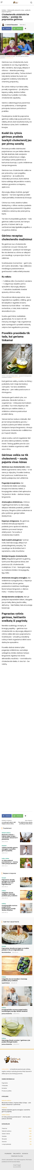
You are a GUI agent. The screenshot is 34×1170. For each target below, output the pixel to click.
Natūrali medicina (6, 832)
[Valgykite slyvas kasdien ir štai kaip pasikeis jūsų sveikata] (26, 895)
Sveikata (4, 10)
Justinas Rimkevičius (7, 1013)
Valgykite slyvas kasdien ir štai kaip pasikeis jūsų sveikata (9, 894)
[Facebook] (15, 1165)
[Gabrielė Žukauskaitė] (3, 24)
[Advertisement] (17, 739)
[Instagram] (18, 1165)
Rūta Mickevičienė (6, 952)
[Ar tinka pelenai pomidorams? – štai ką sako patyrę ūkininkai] (26, 863)
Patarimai (4, 845)
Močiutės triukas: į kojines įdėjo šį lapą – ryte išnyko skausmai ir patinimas (10, 837)
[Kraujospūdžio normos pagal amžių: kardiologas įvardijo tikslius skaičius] (26, 908)
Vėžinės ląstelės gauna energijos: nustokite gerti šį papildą (10, 849)
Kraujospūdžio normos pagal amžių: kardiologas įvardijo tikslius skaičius (9, 908)
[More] (25, 28)
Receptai (4, 877)
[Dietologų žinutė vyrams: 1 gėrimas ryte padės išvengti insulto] (17, 1027)
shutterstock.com (9, 57)
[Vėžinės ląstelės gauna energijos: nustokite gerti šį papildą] (26, 850)
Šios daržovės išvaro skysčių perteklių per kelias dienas (25, 823)
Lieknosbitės (5, 1069)
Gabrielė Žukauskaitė (12, 24)
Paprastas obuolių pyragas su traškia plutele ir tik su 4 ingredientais (8, 882)
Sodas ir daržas (5, 858)
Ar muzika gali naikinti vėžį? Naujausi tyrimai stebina (9, 823)
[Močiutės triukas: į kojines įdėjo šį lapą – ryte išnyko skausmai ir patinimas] (26, 837)
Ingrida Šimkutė (6, 983)
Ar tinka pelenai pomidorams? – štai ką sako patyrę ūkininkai (10, 862)
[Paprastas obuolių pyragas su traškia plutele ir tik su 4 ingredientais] (26, 882)
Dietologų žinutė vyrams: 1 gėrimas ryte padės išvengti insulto (16, 1041)
